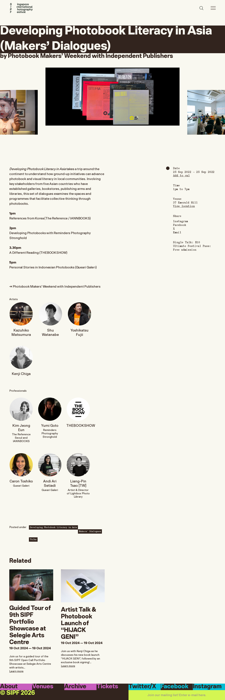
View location (184, 206)
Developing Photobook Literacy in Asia (53, 527)
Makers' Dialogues (90, 531)
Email (177, 232)
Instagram (180, 221)
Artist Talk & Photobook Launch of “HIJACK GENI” (78, 622)
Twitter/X (142, 687)
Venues (42, 687)
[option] (112, 97)
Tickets (107, 687)
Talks (33, 539)
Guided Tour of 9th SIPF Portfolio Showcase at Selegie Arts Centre (30, 624)
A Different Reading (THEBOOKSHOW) (38, 252)
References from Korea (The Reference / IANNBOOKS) (50, 218)
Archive (75, 687)
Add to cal (181, 175)
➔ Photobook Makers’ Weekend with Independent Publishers (55, 286)
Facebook (179, 225)
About (9, 687)
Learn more (16, 671)
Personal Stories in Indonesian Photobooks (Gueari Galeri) (53, 267)
